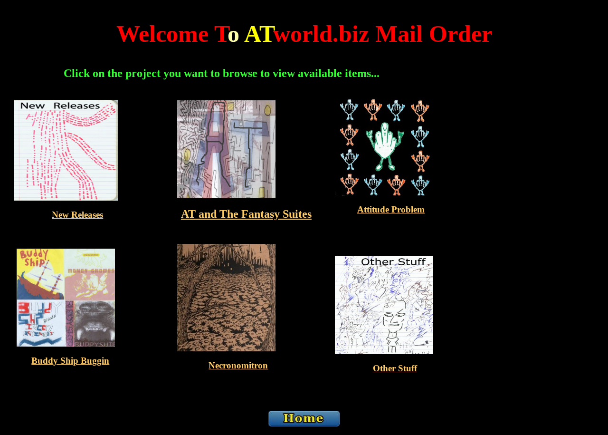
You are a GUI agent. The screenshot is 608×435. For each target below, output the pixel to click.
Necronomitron (238, 365)
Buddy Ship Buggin (70, 361)
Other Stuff (395, 368)
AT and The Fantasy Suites (246, 214)
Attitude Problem (391, 209)
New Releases (77, 215)
